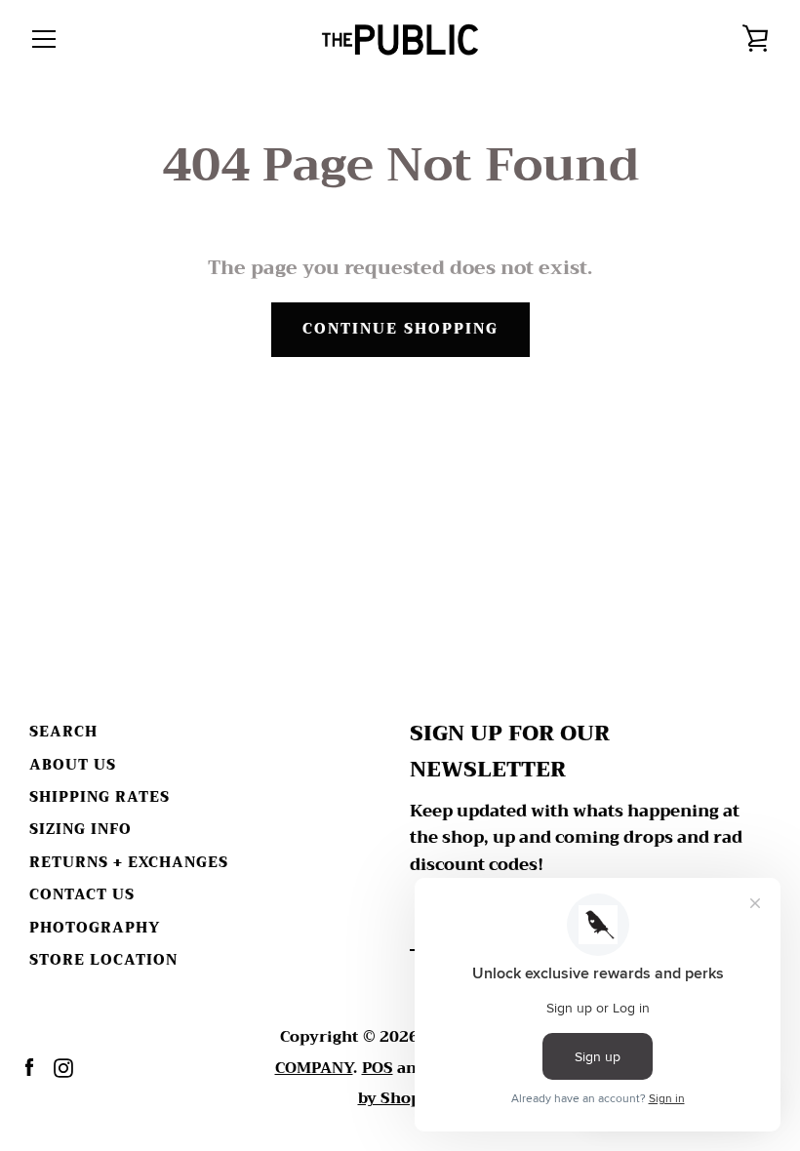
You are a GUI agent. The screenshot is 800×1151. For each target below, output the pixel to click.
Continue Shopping (400, 329)
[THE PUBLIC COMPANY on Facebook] (29, 1067)
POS (377, 1068)
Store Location (103, 960)
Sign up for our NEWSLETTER (510, 752)
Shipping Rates (99, 797)
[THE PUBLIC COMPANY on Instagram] (63, 1067)
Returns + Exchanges (128, 863)
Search (63, 732)
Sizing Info (80, 829)
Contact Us (82, 895)
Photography (94, 928)
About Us (72, 765)
